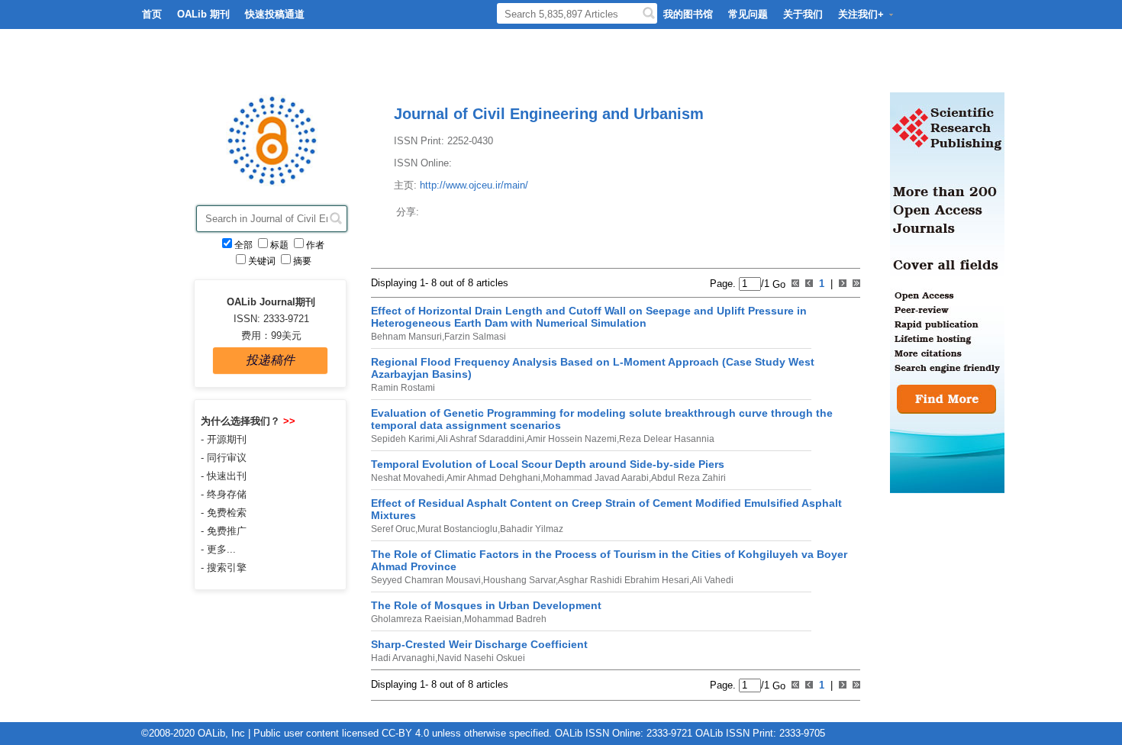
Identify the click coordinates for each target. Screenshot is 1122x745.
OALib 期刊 (203, 14)
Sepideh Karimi (403, 439)
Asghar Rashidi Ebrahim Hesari (623, 580)
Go (777, 283)
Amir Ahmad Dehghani (493, 477)
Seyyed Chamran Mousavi (426, 580)
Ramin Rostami (403, 387)
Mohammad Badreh (505, 619)
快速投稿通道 (275, 14)
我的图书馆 (688, 14)
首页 (152, 14)
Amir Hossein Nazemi (572, 439)
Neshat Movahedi (407, 477)
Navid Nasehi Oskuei (481, 658)
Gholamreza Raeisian (416, 619)
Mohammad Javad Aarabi (596, 477)
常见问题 (748, 14)
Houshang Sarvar (519, 580)
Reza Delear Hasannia (666, 439)
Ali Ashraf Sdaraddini (480, 439)
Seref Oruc (393, 529)
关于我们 (803, 14)
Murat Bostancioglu (458, 529)
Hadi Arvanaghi (403, 658)
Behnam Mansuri (406, 336)
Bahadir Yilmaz (531, 529)
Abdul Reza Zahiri (688, 477)
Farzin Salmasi (475, 336)
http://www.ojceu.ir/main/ (474, 185)
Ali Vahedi (712, 580)
